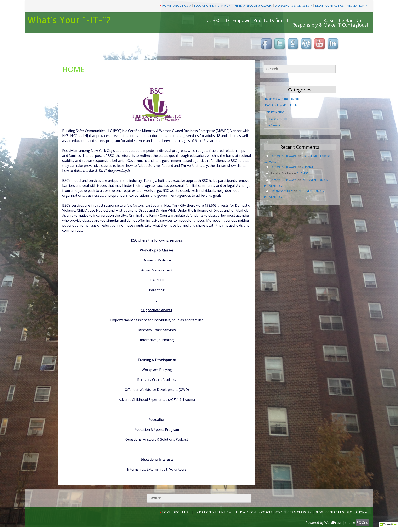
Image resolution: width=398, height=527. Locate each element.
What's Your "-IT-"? (68, 19)
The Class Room (276, 119)
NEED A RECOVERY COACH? (253, 5)
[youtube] (320, 44)
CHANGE (308, 167)
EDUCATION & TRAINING (211, 5)
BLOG (319, 5)
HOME (166, 5)
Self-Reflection (274, 112)
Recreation (355, 5)
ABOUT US (180, 5)
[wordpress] (306, 44)
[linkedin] (333, 44)
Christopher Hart (282, 191)
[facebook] (267, 44)
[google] (293, 44)
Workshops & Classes (292, 5)
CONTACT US (334, 5)
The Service (272, 125)
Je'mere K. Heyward (284, 156)
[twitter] (280, 44)
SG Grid (362, 522)
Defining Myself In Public (281, 105)
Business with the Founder (283, 99)
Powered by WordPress (323, 522)
